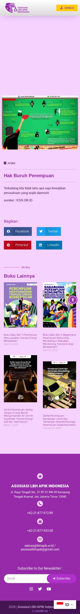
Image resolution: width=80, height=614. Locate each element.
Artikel (11, 163)
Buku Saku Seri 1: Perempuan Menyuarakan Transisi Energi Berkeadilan (20, 337)
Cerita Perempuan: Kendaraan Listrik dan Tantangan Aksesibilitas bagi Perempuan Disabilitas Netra (59, 420)
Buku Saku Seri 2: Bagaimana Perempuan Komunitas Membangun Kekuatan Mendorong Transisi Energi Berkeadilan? (59, 340)
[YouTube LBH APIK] (49, 589)
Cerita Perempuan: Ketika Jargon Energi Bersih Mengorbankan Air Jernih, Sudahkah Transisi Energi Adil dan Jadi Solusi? (19, 415)
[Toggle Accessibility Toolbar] (73, 299)
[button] (18, 231)
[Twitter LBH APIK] (40, 589)
